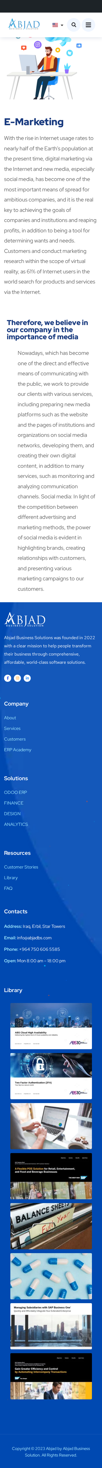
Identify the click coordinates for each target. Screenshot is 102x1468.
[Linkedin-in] (27, 678)
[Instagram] (17, 678)
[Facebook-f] (7, 678)
